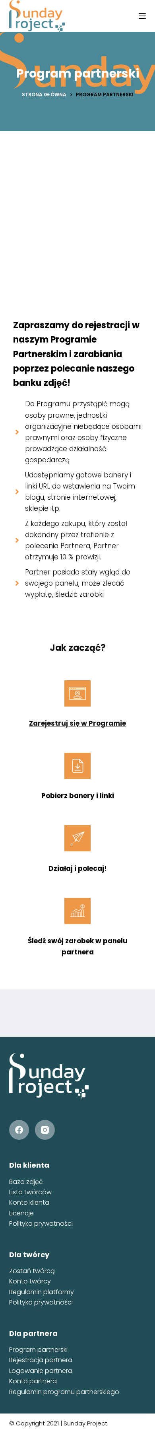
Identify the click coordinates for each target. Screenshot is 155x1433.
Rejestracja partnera (40, 1360)
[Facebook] (19, 1130)
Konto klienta (29, 1202)
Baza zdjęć (26, 1181)
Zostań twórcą (32, 1270)
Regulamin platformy (41, 1292)
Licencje (21, 1213)
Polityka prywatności (41, 1223)
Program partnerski (38, 1349)
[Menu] (142, 15)
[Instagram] (45, 1130)
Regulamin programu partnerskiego (64, 1391)
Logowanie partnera (40, 1370)
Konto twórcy (30, 1281)
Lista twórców (30, 1192)
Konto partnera (33, 1381)
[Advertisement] (77, 212)
